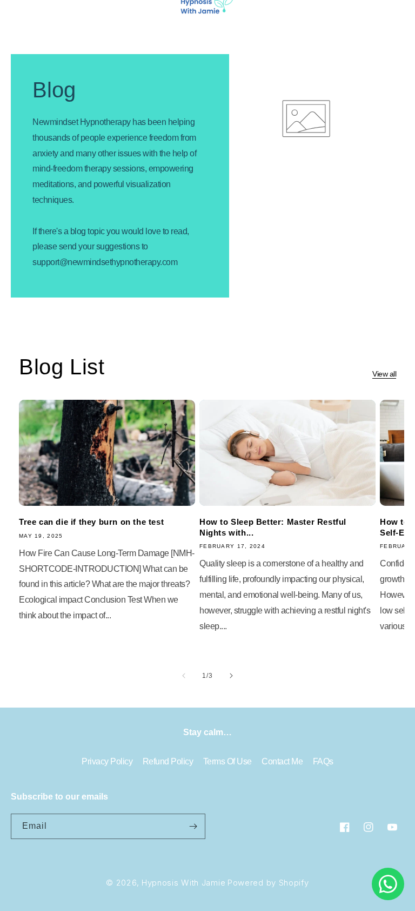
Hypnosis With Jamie (183, 882)
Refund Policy (168, 761)
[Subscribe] (193, 826)
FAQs (323, 761)
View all (384, 373)
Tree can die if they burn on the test (91, 521)
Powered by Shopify (268, 882)
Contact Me (282, 761)
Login (352, 9)
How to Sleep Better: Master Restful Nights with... (272, 527)
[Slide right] (231, 676)
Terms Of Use (227, 761)
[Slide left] (184, 676)
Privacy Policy (107, 761)
